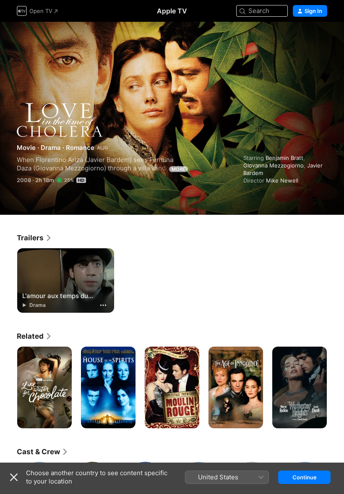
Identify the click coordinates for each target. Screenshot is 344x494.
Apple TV (172, 11)
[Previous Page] (8, 387)
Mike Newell (282, 180)
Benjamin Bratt (284, 157)
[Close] (14, 477)
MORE (178, 169)
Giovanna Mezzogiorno (273, 165)
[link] (34, 237)
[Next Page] (335, 387)
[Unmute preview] (321, 38)
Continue (304, 477)
